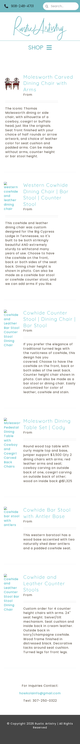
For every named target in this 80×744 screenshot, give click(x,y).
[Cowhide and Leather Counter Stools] (12, 576)
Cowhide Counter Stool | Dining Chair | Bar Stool (49, 319)
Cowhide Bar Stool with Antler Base (47, 513)
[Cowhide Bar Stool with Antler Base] (12, 509)
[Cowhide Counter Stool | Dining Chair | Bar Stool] (12, 311)
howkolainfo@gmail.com (40, 693)
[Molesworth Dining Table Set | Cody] (12, 420)
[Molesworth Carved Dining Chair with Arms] (12, 76)
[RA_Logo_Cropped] (40, 17)
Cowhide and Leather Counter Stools (44, 583)
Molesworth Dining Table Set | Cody (47, 424)
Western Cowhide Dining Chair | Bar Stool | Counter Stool (46, 194)
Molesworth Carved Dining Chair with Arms (48, 83)
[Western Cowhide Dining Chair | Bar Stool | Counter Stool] (12, 184)
